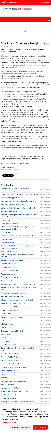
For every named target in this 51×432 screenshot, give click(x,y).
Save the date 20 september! (11, 211)
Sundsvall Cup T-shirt (8, 395)
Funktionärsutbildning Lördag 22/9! (13, 381)
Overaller (4, 374)
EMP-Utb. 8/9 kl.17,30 (8, 345)
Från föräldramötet (7, 243)
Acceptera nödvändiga (21, 427)
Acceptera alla (40, 427)
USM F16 (4, 321)
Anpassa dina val (9, 422)
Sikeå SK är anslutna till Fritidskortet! (14, 204)
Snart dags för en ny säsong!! (19, 43)
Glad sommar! (6, 220)
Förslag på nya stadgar (9, 251)
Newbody (4, 378)
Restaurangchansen (8, 274)
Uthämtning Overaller (8, 398)
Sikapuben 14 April (7, 384)
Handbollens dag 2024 (9, 264)
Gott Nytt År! (5, 232)
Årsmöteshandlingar (8, 281)
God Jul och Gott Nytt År (9, 353)
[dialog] (25, 418)
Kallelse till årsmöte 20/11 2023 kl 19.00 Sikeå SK (18, 284)
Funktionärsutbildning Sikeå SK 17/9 (14, 296)
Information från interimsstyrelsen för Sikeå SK (17, 300)
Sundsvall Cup (6, 314)
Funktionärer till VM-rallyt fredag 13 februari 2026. (18, 201)
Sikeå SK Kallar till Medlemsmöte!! (13, 303)
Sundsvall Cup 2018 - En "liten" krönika (14, 391)
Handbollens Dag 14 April (10, 388)
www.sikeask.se (34, 63)
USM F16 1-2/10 (6, 327)
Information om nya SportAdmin (12, 260)
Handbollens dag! (7, 267)
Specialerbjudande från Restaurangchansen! (17, 236)
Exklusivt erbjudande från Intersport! (14, 367)
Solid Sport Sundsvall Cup (10, 310)
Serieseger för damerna (9, 224)
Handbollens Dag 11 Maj (10, 360)
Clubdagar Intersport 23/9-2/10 (12, 331)
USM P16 (4, 338)
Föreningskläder (7, 239)
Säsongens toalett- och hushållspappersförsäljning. (19, 194)
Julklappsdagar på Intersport (11, 317)
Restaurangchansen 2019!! (10, 371)
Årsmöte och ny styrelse (9, 277)
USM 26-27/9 (5, 341)
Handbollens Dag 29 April (10, 307)
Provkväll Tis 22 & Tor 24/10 (10, 357)
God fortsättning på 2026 (10, 198)
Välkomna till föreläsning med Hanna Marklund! (18, 208)
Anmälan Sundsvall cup (9, 270)
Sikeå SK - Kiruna (7, 324)
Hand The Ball (6, 334)
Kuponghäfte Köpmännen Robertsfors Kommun (18, 402)
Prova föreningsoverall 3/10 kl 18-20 (13, 293)
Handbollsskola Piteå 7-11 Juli (12, 364)
